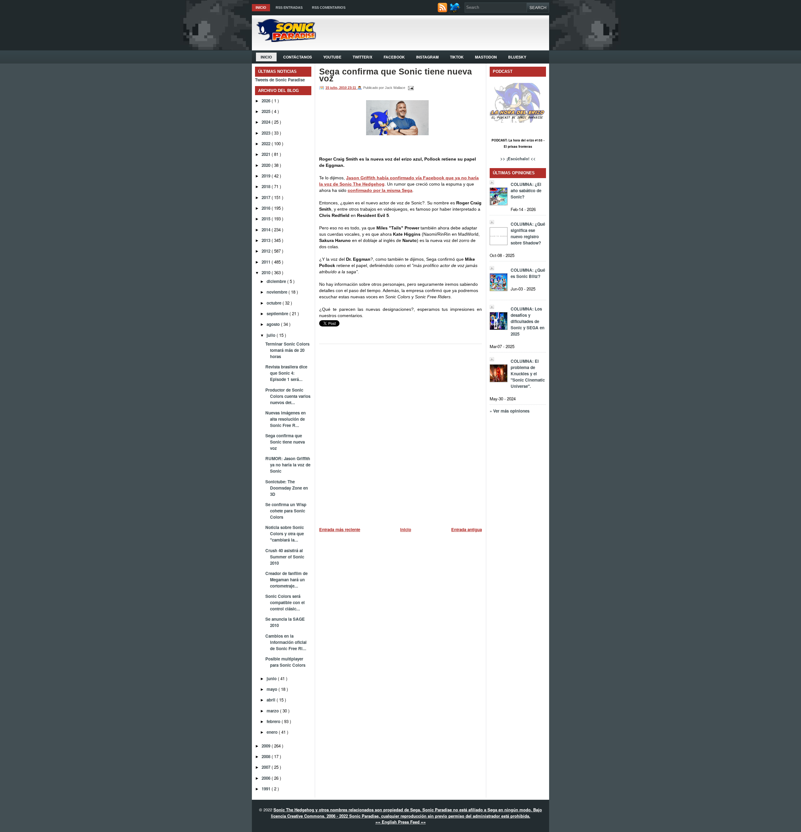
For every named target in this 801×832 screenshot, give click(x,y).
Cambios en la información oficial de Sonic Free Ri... (286, 642)
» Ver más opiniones (509, 411)
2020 (267, 165)
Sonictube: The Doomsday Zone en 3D (286, 488)
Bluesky (517, 57)
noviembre (277, 292)
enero (273, 732)
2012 (267, 251)
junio (272, 678)
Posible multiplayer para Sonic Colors (285, 662)
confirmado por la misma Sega (380, 190)
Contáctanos (297, 57)
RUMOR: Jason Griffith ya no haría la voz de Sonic (287, 464)
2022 (267, 143)
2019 (267, 176)
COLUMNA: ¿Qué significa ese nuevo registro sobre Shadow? (528, 233)
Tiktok (457, 57)
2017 (267, 197)
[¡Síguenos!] (456, 11)
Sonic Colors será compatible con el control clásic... (285, 602)
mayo (272, 689)
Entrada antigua (466, 529)
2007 (267, 767)
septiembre (278, 313)
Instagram (427, 57)
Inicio (261, 7)
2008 (267, 756)
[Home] (284, 40)
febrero (274, 721)
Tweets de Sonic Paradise (280, 80)
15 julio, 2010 (336, 88)
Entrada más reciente (339, 529)
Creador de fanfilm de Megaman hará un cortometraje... (286, 579)
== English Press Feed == (400, 822)
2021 (267, 154)
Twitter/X (362, 57)
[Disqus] (400, 433)
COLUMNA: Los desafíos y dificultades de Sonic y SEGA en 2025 (527, 321)
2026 (267, 101)
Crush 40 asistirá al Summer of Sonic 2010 (284, 556)
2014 (267, 230)
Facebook (394, 57)
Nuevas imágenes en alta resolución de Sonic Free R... (285, 419)
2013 (267, 240)
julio (272, 335)
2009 (267, 746)
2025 (267, 111)
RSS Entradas (289, 7)
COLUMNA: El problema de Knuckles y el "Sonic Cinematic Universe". (528, 373)
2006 (267, 778)
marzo (273, 711)
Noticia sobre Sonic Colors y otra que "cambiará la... (284, 533)
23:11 (352, 88)
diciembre (277, 281)
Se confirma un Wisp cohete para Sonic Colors (285, 510)
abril (272, 700)
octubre (275, 303)
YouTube (332, 57)
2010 (267, 272)
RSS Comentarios (328, 7)
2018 (267, 186)
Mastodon (486, 57)
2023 (267, 133)
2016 (267, 208)
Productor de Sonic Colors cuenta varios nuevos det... (287, 396)
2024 (267, 122)
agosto (274, 324)
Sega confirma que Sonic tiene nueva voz (285, 442)
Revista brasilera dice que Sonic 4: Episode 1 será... (286, 373)
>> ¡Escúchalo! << (518, 159)
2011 (267, 262)
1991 (267, 789)
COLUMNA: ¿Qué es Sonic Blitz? (528, 273)
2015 (267, 219)
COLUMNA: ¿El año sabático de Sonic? (526, 190)
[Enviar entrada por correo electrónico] (410, 88)
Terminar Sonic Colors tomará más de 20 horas (287, 350)
